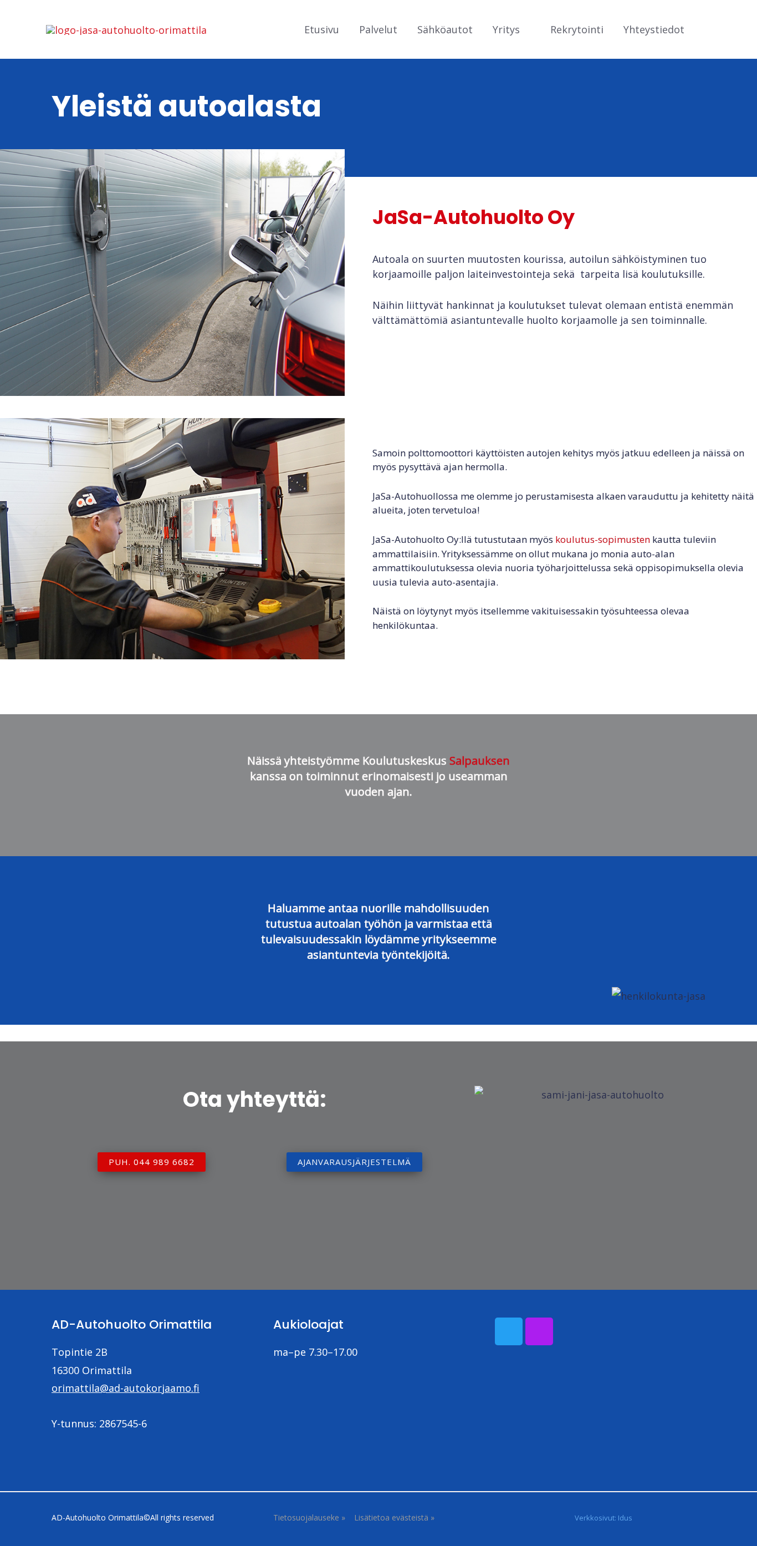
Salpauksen (479, 760)
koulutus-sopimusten (602, 539)
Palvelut (378, 29)
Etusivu (321, 29)
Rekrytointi (576, 29)
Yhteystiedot (653, 29)
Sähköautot (445, 29)
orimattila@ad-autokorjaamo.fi (126, 1388)
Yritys (506, 29)
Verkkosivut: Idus (603, 1518)
